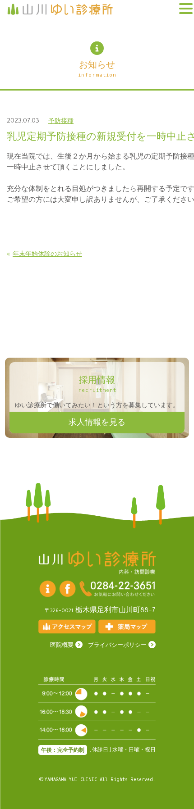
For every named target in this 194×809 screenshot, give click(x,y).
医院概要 (62, 645)
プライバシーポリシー (117, 645)
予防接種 (61, 121)
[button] (186, 9)
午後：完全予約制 (62, 750)
